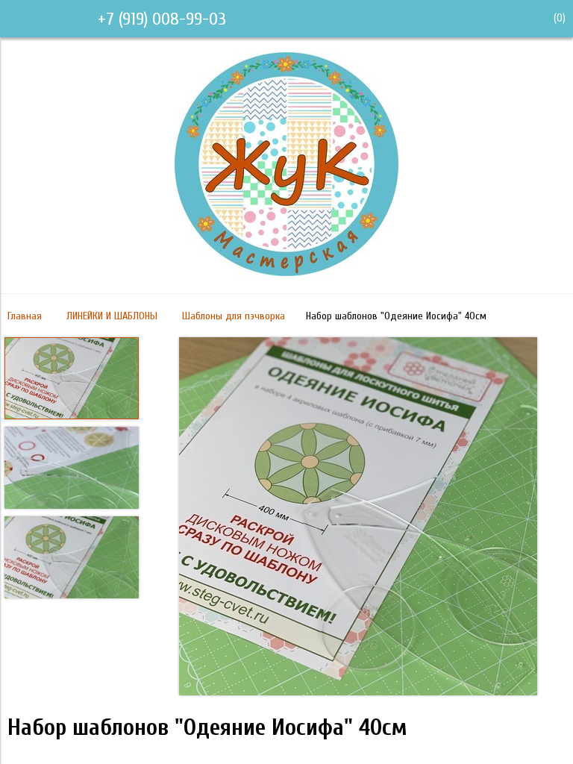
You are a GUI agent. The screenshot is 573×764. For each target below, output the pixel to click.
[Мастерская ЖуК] (286, 272)
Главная (24, 316)
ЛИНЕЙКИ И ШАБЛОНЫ (111, 316)
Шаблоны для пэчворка (233, 316)
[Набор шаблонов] (358, 517)
